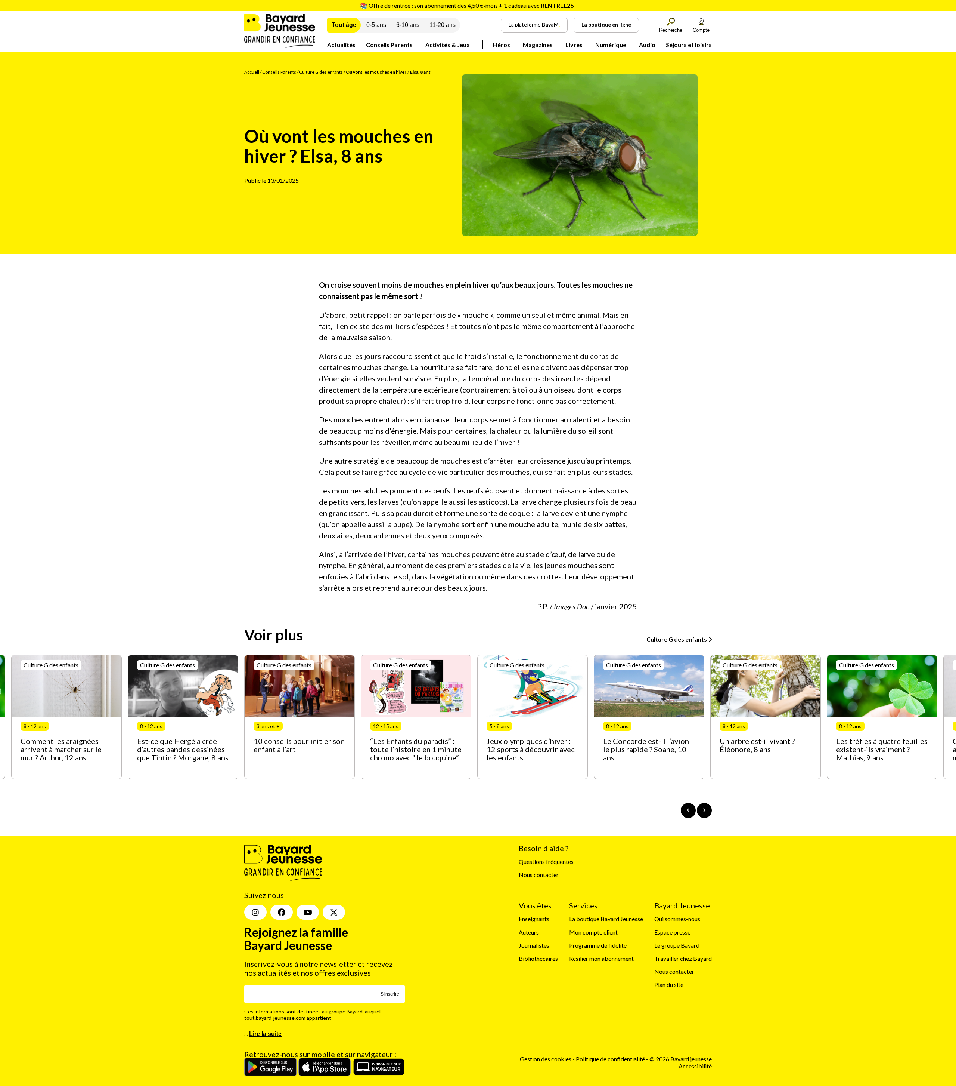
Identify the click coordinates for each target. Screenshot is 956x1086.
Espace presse (672, 932)
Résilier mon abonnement (601, 958)
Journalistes (534, 945)
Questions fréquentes (546, 861)
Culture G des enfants (321, 72)
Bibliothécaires (538, 958)
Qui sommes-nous (677, 918)
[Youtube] (308, 912)
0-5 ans (376, 25)
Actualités (341, 44)
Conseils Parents (389, 44)
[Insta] (255, 912)
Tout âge (344, 25)
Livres (574, 44)
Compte (701, 30)
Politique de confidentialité (611, 1058)
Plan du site (668, 984)
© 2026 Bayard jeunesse (680, 1058)
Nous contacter (539, 874)
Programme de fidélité (598, 945)
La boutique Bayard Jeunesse (606, 918)
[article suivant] (704, 810)
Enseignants (534, 918)
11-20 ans (442, 25)
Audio (647, 44)
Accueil (251, 72)
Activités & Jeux (447, 44)
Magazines (538, 44)
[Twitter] (334, 912)
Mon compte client (593, 932)
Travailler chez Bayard (683, 958)
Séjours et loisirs (689, 44)
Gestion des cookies (545, 1058)
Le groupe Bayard (676, 945)
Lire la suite (265, 1034)
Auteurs (529, 932)
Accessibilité (695, 1066)
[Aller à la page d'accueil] (279, 45)
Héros (501, 44)
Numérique (610, 44)
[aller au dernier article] (688, 810)
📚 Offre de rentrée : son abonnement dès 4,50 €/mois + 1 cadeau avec (467, 5)
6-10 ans (407, 25)
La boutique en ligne (606, 24)
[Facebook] (281, 912)
